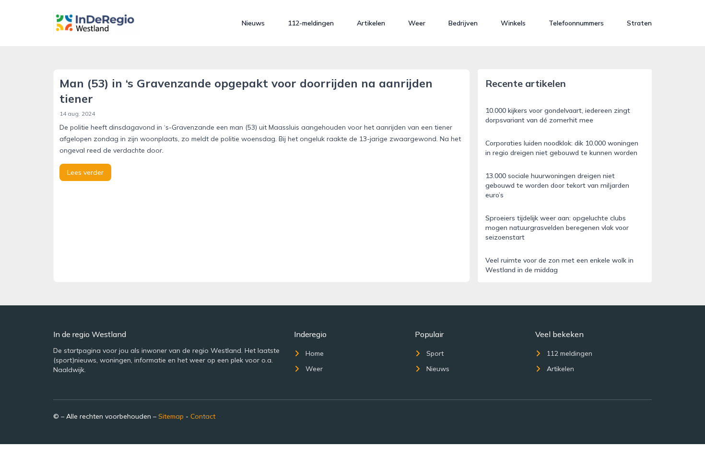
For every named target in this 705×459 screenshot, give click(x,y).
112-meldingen (311, 23)
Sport (435, 353)
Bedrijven (463, 23)
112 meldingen (569, 353)
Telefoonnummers (576, 23)
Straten (639, 23)
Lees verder (85, 172)
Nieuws (253, 23)
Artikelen (371, 23)
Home (315, 353)
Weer (416, 23)
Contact (202, 416)
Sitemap (171, 416)
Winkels (513, 23)
